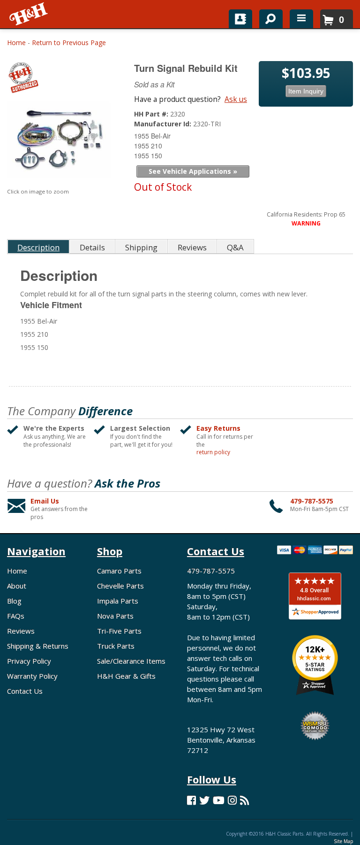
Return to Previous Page (69, 42)
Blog (14, 600)
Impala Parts (117, 600)
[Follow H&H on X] (204, 800)
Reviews (21, 631)
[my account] (240, 18)
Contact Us (25, 691)
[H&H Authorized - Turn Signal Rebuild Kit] (60, 79)
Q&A (235, 247)
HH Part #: (152, 113)
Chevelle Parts (120, 585)
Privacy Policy (29, 661)
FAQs (15, 615)
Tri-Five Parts (119, 631)
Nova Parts (115, 615)
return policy (213, 452)
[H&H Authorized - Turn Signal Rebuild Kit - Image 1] (59, 142)
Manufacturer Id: (163, 123)
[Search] (267, 16)
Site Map (343, 841)
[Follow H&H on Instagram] (232, 800)
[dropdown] (301, 18)
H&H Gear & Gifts (126, 676)
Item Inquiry (305, 91)
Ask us (236, 99)
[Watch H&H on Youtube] (219, 800)
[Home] (29, 14)
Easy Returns (218, 428)
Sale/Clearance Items (131, 661)
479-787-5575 (311, 500)
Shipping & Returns (37, 646)
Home (16, 42)
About (16, 585)
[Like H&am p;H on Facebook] (191, 800)
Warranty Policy (32, 676)
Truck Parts (116, 646)
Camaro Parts (119, 570)
